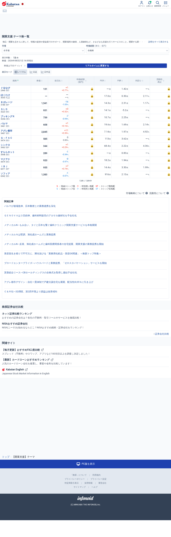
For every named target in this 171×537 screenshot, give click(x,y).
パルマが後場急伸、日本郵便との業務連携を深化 (30, 206)
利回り (138, 81)
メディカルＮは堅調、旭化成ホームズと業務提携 (30, 234)
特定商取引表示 (72, 483)
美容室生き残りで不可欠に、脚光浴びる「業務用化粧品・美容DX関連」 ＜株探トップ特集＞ (52, 253)
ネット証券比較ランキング (41, 315)
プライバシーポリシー (75, 479)
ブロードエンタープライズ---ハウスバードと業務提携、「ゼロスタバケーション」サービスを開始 (55, 263)
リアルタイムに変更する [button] (97, 65)
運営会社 (102, 483)
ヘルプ (95, 487)
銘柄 (15, 81)
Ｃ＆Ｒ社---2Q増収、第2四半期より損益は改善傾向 (30, 291)
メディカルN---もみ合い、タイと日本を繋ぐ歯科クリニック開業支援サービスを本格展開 (50, 225)
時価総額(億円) (81, 80)
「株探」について (79, 475)
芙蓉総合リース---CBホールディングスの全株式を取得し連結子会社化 (40, 272)
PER (102, 81)
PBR (119, 81)
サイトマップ (80, 487)
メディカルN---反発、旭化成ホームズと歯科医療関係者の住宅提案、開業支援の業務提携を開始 (54, 244)
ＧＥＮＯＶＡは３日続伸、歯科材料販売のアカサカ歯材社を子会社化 (40, 215)
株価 (39, 81)
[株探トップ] (10, 4)
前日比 (58, 81)
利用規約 (97, 475)
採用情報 (88, 483)
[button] (81, 89)
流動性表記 (159, 80)
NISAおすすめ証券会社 (43, 325)
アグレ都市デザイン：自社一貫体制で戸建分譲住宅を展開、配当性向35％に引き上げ (48, 282)
